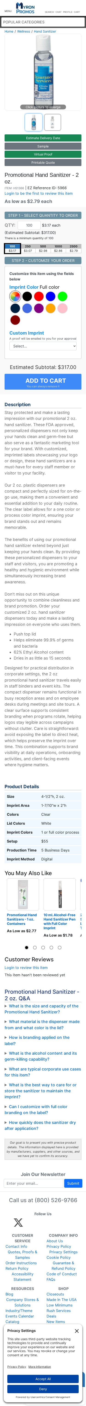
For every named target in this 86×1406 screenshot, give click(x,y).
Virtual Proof (43, 154)
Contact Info (16, 1246)
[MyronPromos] (25, 8)
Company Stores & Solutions (22, 1302)
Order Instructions (21, 1263)
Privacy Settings (63, 1252)
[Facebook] (29, 1224)
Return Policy (17, 1268)
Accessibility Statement (22, 1277)
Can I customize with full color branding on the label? (36, 1109)
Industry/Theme (19, 1310)
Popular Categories (23, 22)
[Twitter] (18, 1224)
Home (9, 31)
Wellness (23, 31)
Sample (43, 146)
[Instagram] (49, 1224)
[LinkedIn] (59, 1224)
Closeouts (55, 1294)
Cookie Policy (59, 1257)
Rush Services (59, 1310)
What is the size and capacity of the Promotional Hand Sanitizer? (41, 1009)
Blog (9, 1294)
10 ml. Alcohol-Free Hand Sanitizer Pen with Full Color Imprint (60, 921)
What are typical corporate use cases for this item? (43, 1072)
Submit (73, 1183)
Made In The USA (62, 1299)
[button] (8, 8)
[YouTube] (69, 1224)
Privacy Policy (59, 1246)
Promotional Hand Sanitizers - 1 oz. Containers (22, 919)
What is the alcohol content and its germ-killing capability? (41, 1056)
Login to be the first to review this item (39, 193)
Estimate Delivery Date (43, 138)
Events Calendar (20, 1316)
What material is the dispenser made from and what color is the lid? (42, 1024)
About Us (55, 1241)
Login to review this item (26, 967)
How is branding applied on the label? (37, 1040)
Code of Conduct (62, 1274)
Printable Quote (43, 162)
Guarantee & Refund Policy (63, 1266)
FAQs (51, 1279)
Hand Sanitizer (45, 31)
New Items (56, 1321)
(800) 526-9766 (56, 1200)
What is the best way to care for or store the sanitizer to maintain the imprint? (41, 1090)
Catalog (12, 1321)
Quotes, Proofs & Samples (22, 1255)
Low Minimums (59, 1305)
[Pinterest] (39, 1224)
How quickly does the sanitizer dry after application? (40, 1125)
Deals (51, 1316)
